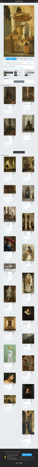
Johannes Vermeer (7, 255)
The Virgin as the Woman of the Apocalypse (25, 373)
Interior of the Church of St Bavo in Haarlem (7, 174)
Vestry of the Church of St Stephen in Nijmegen (26, 175)
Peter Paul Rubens (26, 376)
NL (23, 108)
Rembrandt (25, 404)
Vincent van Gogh (7, 365)
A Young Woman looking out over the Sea (26, 263)
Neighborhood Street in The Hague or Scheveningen (26, 437)
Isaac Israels (6, 409)
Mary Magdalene (7, 384)
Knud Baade (25, 349)
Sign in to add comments (19, 81)
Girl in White (6, 363)
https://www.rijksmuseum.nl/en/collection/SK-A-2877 (15, 67)
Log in (27, 459)
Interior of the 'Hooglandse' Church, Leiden (25, 233)
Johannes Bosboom (30, 62)
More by (19, 152)
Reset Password (31, 459)
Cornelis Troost (6, 310)
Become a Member (27, 454)
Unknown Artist (25, 327)
